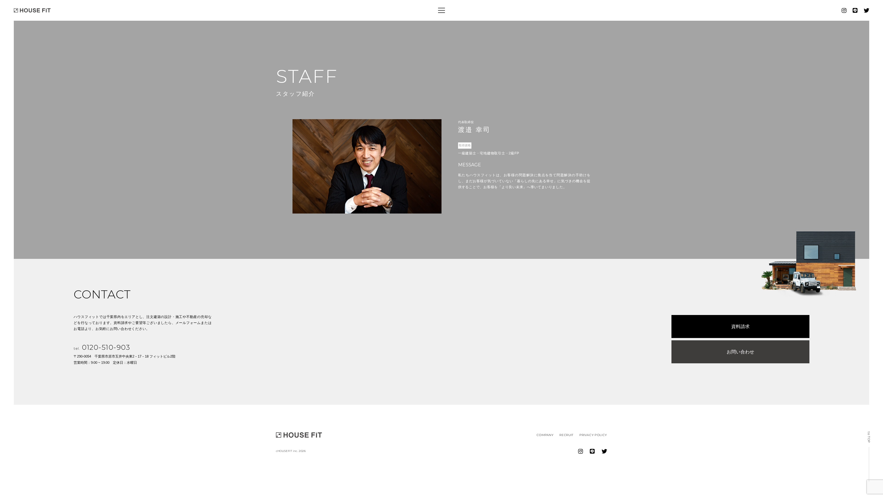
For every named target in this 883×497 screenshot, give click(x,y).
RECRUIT (566, 435)
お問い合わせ (740, 351)
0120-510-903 (102, 347)
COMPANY (545, 435)
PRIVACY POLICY (593, 435)
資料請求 (740, 326)
